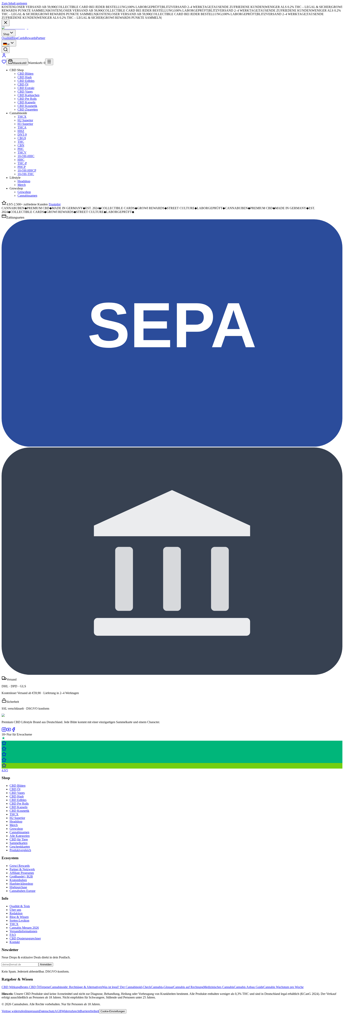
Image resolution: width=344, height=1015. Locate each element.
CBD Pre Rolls (27, 98)
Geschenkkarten (20, 846)
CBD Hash (25, 77)
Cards (21, 38)
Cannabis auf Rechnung (188, 987)
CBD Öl (23, 84)
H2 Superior (25, 120)
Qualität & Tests (20, 906)
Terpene (45, 987)
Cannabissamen (27, 195)
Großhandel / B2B (21, 876)
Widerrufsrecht (71, 1011)
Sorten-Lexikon (19, 920)
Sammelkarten (18, 843)
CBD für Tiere (19, 839)
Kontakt (15, 942)
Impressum (32, 1011)
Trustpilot (55, 204)
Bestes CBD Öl (30, 987)
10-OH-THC (26, 174)
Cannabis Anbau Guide (248, 987)
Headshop (24, 181)
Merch (22, 184)
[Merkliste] (4, 63)
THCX (22, 116)
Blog (15, 38)
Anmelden (46, 964)
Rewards (30, 38)
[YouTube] (8, 731)
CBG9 (22, 138)
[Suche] (6, 49)
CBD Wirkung (11, 987)
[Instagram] (4, 731)
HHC (21, 159)
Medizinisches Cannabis (218, 987)
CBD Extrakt (26, 88)
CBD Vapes (25, 91)
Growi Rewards (20, 865)
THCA (22, 127)
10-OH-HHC (26, 156)
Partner (40, 38)
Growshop (24, 192)
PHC (21, 149)
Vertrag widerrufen (13, 1011)
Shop (6, 34)
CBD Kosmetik (27, 106)
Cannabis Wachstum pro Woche (283, 987)
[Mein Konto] (4, 56)
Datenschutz (47, 1011)
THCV (22, 152)
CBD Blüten (25, 73)
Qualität (7, 38)
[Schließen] (6, 23)
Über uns (15, 909)
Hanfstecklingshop (21, 883)
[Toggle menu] (49, 62)
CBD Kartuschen (28, 95)
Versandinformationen (23, 931)
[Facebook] (13, 731)
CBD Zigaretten (28, 109)
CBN (21, 145)
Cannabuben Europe (22, 890)
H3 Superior (25, 124)
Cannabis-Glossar (162, 987)
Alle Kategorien (20, 835)
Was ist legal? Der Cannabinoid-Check (126, 987)
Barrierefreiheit (89, 1011)
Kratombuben (18, 880)
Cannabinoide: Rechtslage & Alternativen (76, 987)
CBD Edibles (26, 80)
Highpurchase (18, 887)
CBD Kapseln (26, 102)
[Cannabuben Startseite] (15, 27)
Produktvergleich (20, 850)
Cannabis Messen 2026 (24, 927)
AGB (58, 1011)
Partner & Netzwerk (22, 869)
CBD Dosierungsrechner (25, 938)
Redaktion (16, 913)
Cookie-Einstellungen (113, 1011)
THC (21, 141)
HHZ (21, 131)
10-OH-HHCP (27, 170)
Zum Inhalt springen (14, 3)
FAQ (13, 935)
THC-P (22, 163)
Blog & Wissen (19, 917)
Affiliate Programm (22, 873)
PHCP (22, 167)
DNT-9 (22, 134)
